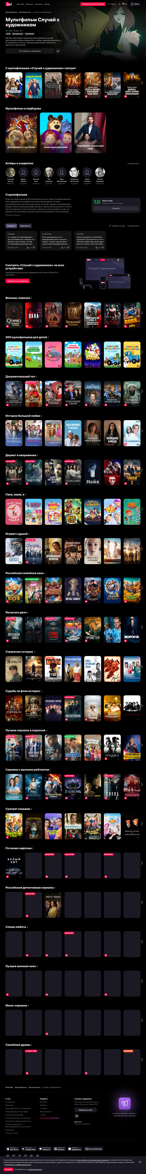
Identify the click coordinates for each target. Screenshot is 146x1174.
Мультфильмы (45, 1112)
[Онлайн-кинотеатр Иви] (9, 4)
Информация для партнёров (16, 1112)
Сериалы (43, 1108)
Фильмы (43, 1105)
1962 (11, 31)
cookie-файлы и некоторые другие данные (92, 1160)
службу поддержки (35, 1169)
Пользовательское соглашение (17, 1118)
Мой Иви (43, 1102)
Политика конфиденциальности (18, 1121)
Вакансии (9, 1105)
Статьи (42, 1115)
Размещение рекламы (14, 1115)
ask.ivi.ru (78, 1122)
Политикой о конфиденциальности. (18, 1164)
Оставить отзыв (11, 1133)
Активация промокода (49, 1118)
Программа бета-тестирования (17, 1108)
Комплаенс (9, 1130)
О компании (10, 1102)
